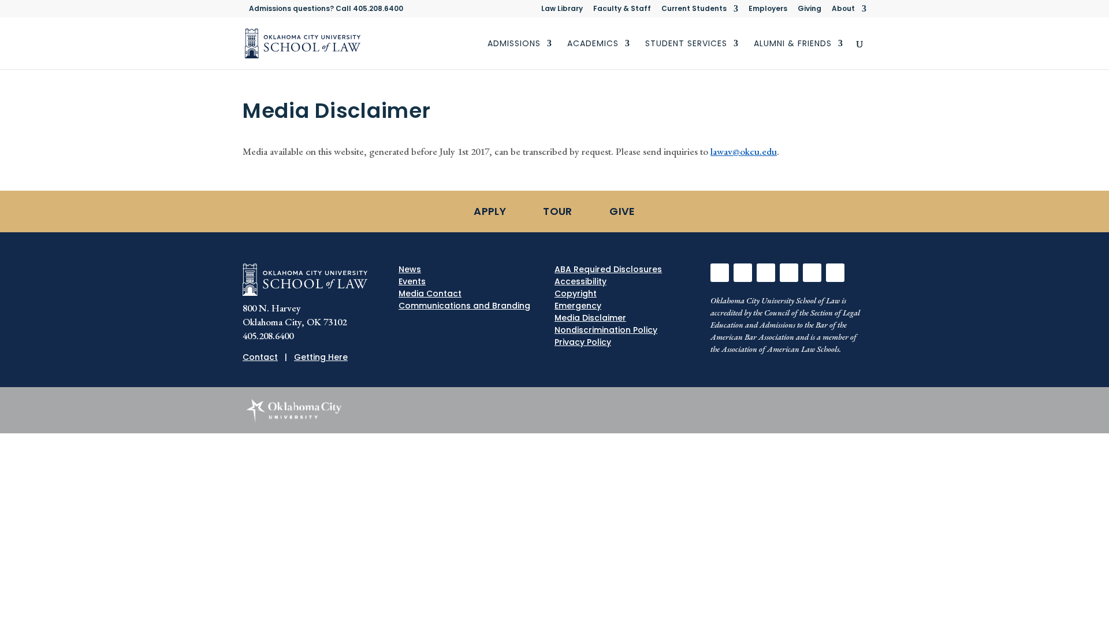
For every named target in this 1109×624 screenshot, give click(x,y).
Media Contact (430, 293)
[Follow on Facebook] (719, 272)
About (843, 9)
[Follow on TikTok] (835, 272)
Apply (490, 211)
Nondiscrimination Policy (605, 330)
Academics (593, 44)
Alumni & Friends (793, 44)
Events (412, 281)
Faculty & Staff (622, 9)
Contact (260, 357)
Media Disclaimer (590, 318)
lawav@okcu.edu (743, 151)
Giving (809, 9)
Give (622, 211)
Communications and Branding (464, 305)
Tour (557, 211)
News (410, 269)
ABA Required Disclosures (608, 269)
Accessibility (580, 281)
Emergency (577, 305)
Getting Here (321, 357)
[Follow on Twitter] (743, 272)
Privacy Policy (582, 342)
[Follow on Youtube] (812, 272)
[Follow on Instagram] (766, 272)
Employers (768, 9)
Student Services (686, 44)
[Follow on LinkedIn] (789, 272)
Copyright (575, 293)
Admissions (514, 44)
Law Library (562, 9)
